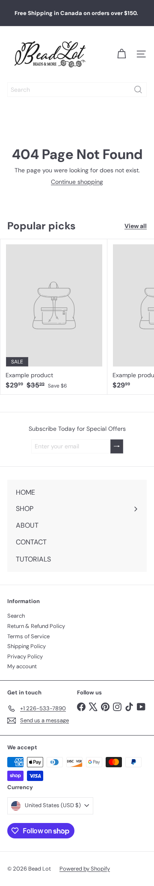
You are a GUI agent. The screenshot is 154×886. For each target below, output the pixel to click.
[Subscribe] (116, 446)
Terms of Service (28, 636)
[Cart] (121, 54)
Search (16, 615)
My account (22, 666)
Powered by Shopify (84, 868)
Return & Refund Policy (36, 626)
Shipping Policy (26, 646)
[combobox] (77, 89)
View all (135, 226)
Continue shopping (77, 182)
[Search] (138, 89)
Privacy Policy (25, 656)
